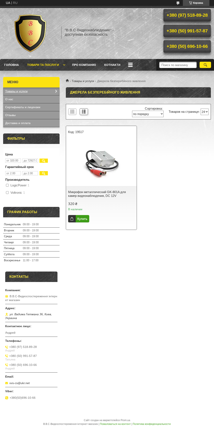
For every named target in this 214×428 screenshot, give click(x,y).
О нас (9, 99)
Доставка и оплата (18, 123)
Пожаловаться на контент (115, 424)
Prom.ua (125, 420)
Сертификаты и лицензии (22, 107)
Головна (11, 65)
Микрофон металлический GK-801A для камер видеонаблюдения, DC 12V (97, 193)
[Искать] (205, 65)
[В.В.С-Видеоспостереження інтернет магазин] (30, 32)
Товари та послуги (43, 65)
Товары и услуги (83, 81)
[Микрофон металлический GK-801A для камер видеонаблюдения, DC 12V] (101, 163)
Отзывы (10, 115)
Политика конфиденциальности (152, 424)
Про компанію (84, 65)
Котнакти (112, 65)
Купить (82, 218)
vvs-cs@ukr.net (19, 383)
